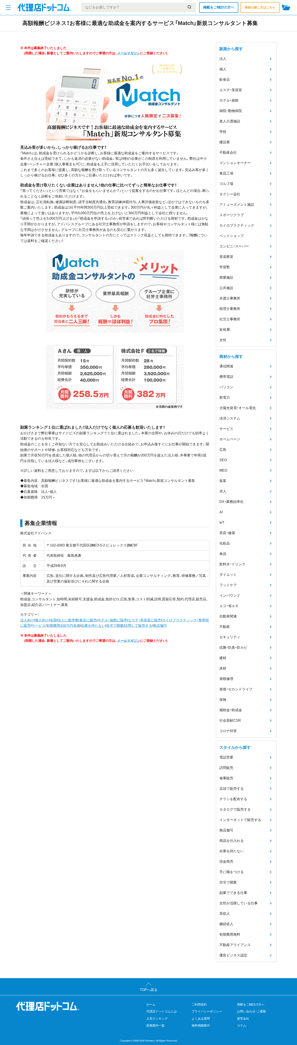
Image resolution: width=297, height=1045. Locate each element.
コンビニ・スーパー (234, 246)
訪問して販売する (138, 625)
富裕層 (224, 329)
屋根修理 (226, 679)
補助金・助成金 (230, 710)
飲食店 (224, 79)
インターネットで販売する (240, 820)
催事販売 (226, 778)
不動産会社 (228, 152)
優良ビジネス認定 (233, 955)
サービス (38, 625)
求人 (222, 491)
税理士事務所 (229, 309)
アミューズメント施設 (236, 204)
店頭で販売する (231, 788)
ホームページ (229, 439)
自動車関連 (228, 616)
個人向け (42, 620)
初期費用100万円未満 (63, 625)
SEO (223, 460)
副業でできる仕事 (233, 893)
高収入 (224, 913)
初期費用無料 (229, 934)
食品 (222, 554)
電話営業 (226, 757)
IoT (221, 522)
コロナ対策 (228, 731)
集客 (222, 481)
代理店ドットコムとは (161, 1011)
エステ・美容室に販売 (144, 620)
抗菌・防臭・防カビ (233, 647)
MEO (223, 470)
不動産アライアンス (235, 945)
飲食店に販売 (86, 620)
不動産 (224, 627)
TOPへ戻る (148, 990)
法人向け (27, 620)
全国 (53, 620)
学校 (222, 131)
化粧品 (224, 543)
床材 (222, 668)
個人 (222, 69)
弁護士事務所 (229, 298)
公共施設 (226, 288)
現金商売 (226, 861)
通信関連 (226, 366)
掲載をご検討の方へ (218, 7)
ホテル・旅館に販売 (112, 620)
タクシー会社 (229, 194)
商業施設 (226, 277)
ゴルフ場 (226, 184)
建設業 (224, 142)
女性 (222, 340)
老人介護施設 (229, 121)
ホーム (150, 1004)
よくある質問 (201, 1018)
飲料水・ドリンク (232, 564)
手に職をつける (231, 872)
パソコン (226, 387)
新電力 (224, 397)
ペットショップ (231, 236)
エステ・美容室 (230, 90)
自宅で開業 (114, 625)
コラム (241, 1025)
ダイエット (228, 574)
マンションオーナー (235, 163)
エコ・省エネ (229, 606)
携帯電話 (226, 377)
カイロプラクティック (236, 225)
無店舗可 (160, 625)
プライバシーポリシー (207, 1011)
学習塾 (224, 267)
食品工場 (226, 173)
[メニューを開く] (8, 7)
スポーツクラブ (231, 215)
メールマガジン (128, 53)
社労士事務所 (229, 319)
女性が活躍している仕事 (238, 903)
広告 (222, 449)
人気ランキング (157, 1018)
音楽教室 (226, 256)
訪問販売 (226, 768)
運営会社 (243, 1018)
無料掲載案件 (201, 1025)
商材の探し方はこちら (260, 7)
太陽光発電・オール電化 (237, 408)
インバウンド (229, 595)
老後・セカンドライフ (235, 689)
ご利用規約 (199, 1004)
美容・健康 (227, 533)
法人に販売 (66, 620)
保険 (222, 699)
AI (221, 512)
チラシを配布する (233, 799)
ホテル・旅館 (229, 100)
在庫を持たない (93, 625)
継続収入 (226, 924)
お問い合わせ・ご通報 (251, 1011)
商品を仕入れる (231, 841)
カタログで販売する (235, 809)
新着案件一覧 (155, 1025)
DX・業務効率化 (231, 502)
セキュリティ (229, 637)
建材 (222, 658)
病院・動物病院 (230, 111)
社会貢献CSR (230, 720)
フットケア (228, 585)
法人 (222, 59)
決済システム (229, 418)
